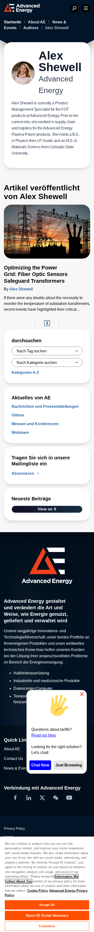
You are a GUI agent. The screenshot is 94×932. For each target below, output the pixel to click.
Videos (18, 415)
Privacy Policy (14, 829)
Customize (47, 926)
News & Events (17, 768)
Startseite (13, 22)
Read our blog (43, 735)
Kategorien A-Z (25, 372)
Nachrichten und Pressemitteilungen (45, 406)
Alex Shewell (21, 289)
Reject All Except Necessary (47, 915)
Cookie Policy (37, 890)
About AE (37, 22)
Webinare (20, 432)
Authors (31, 28)
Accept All (47, 905)
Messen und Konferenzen (35, 424)
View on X (47, 509)
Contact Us (13, 759)
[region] (47, 884)
